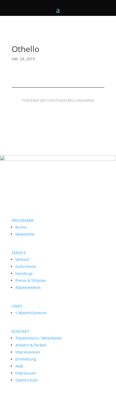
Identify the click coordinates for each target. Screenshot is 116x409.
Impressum (25, 373)
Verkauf (22, 259)
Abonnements (28, 287)
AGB (19, 366)
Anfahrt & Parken (30, 345)
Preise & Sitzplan (30, 280)
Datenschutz (26, 380)
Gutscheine (25, 266)
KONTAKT (20, 331)
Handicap (24, 273)
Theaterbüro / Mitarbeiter (38, 338)
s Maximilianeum (30, 312)
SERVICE (19, 252)
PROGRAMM (23, 220)
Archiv (21, 227)
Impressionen (27, 352)
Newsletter (25, 234)
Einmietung (25, 359)
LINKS (17, 306)
